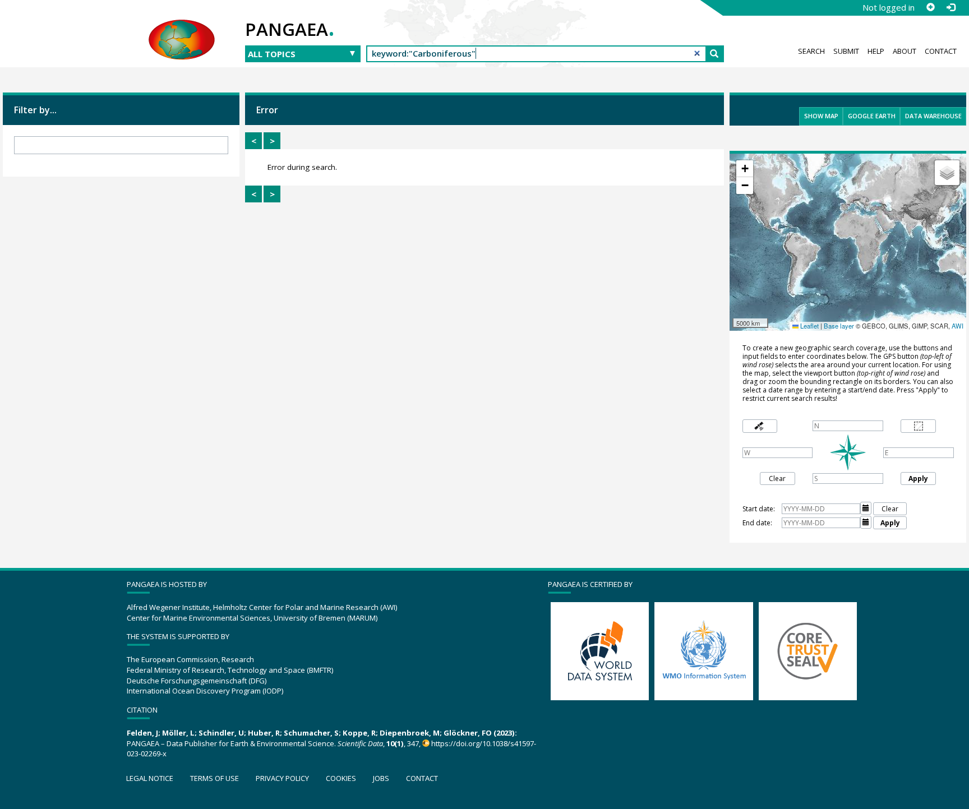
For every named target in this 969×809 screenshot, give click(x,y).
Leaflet (809, 325)
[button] (744, 168)
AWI (957, 325)
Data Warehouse (933, 116)
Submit (846, 51)
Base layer (839, 325)
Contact (941, 51)
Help (876, 51)
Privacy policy (282, 778)
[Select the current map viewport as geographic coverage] (918, 426)
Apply (918, 478)
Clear (777, 478)
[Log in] (950, 7)
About (904, 51)
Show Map (821, 116)
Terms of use (214, 778)
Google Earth (872, 116)
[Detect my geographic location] (760, 426)
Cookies (341, 778)
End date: (757, 523)
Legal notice (149, 778)
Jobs (381, 778)
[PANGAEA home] (182, 28)
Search (811, 51)
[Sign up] (930, 7)
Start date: (758, 509)
